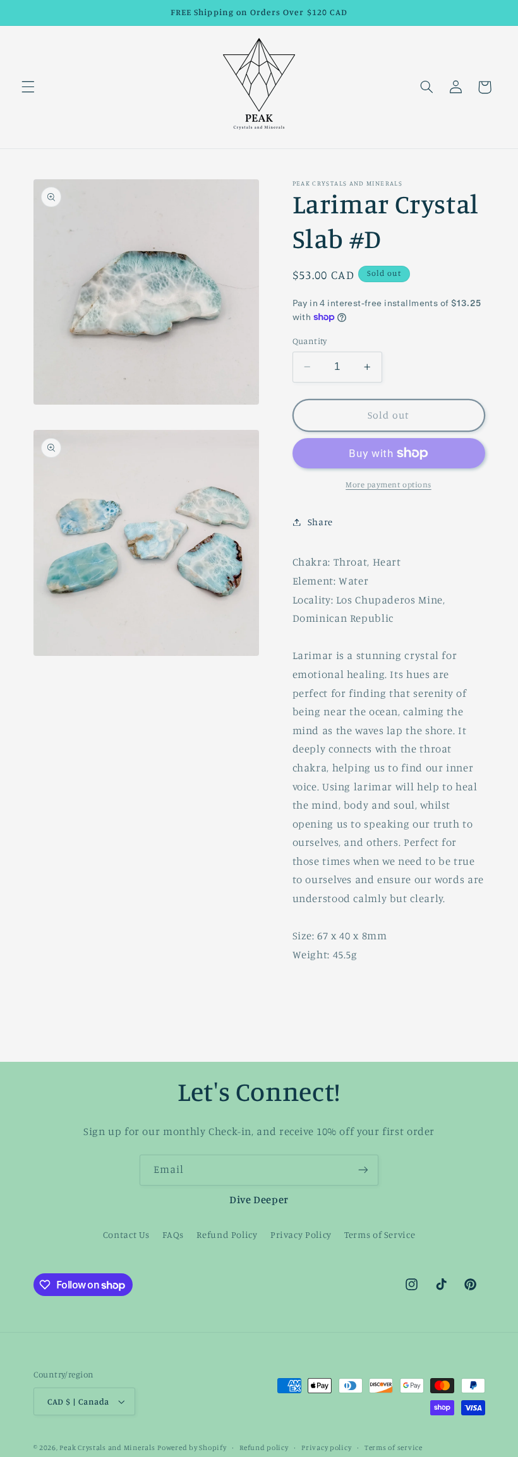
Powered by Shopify (191, 1447)
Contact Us (126, 1234)
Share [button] (320, 521)
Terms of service (393, 1447)
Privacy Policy (301, 1234)
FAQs (173, 1234)
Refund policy (264, 1447)
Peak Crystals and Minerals (107, 1447)
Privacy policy (326, 1447)
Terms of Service (379, 1234)
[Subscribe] (363, 1170)
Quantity (309, 341)
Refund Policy (226, 1234)
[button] (27, 87)
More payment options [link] (388, 484)
